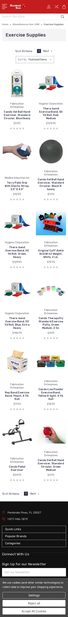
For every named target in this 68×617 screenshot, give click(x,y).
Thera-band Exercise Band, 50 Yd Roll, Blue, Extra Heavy (17, 323)
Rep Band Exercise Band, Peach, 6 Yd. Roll (17, 396)
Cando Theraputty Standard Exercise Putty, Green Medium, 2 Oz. (51, 323)
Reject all (34, 603)
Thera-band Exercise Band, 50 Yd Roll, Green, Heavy (17, 252)
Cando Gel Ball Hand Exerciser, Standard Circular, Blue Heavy (17, 115)
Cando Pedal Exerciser (17, 468)
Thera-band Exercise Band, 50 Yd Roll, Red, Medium (51, 113)
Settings (34, 595)
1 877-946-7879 (17, 519)
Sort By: (22, 59)
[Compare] (56, 8)
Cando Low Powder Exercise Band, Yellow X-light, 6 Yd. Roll (51, 394)
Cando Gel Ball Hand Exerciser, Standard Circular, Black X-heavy (51, 184)
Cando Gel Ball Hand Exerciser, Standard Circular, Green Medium (51, 465)
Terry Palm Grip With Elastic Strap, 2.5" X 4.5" (17, 186)
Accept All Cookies (34, 611)
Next (46, 51)
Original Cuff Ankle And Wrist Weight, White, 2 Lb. (51, 254)
